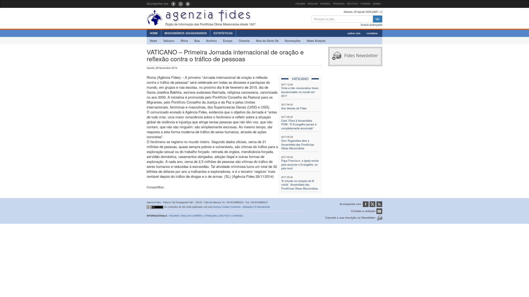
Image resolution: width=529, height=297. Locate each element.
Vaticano (168, 41)
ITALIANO (300, 3)
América (211, 41)
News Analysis (316, 41)
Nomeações (292, 41)
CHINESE (365, 3)
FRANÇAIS (338, 3)
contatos (372, 33)
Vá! (377, 19)
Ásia (197, 41)
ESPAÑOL (325, 3)
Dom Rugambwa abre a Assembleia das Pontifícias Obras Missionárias (297, 144)
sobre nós (354, 33)
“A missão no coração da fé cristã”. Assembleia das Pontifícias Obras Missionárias (299, 184)
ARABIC (377, 3)
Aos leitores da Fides (294, 108)
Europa (227, 41)
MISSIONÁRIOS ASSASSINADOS (185, 33)
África (184, 41)
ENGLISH (313, 3)
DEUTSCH (352, 3)
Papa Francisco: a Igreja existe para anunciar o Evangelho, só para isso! (300, 164)
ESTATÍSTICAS (223, 33)
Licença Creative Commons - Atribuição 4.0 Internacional (241, 207)
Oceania (244, 41)
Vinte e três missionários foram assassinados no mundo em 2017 (300, 92)
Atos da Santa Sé (267, 41)
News (153, 41)
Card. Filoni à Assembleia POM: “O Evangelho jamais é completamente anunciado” (298, 124)
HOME (154, 33)
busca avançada (371, 24)
